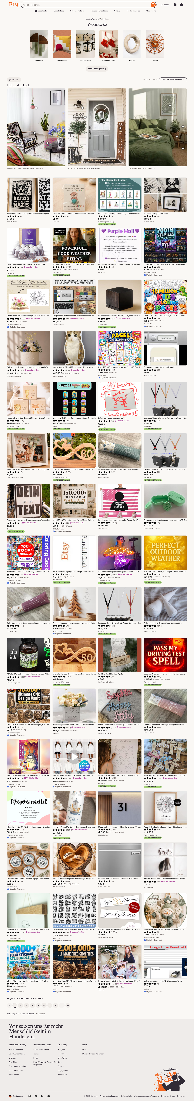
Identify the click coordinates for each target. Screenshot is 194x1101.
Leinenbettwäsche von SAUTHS (142, 168)
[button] (16, 1096)
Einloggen (165, 5)
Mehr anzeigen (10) (97, 68)
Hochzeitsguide (133, 11)
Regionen (181, 1096)
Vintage (117, 11)
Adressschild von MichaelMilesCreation (84, 168)
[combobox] (85, 5)
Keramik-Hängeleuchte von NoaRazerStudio (25, 168)
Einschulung (59, 11)
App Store (18, 1083)
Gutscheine (151, 11)
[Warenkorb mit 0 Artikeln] (181, 5)
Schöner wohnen (77, 11)
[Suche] (153, 5)
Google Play (38, 1083)
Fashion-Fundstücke (99, 11)
